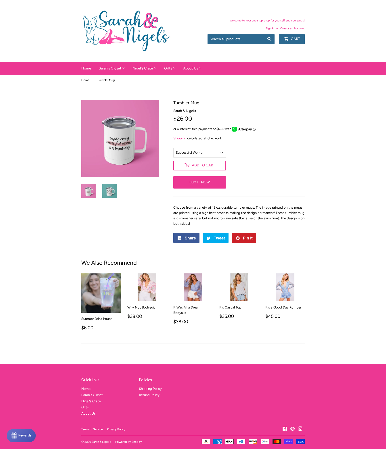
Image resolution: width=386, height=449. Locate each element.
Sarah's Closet (110, 68)
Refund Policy (149, 395)
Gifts (168, 68)
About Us (191, 68)
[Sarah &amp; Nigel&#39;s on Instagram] (300, 429)
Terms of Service (92, 429)
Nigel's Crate (143, 68)
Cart (295, 39)
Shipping (179, 138)
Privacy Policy (116, 429)
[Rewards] (21, 435)
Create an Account (292, 28)
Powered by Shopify (128, 441)
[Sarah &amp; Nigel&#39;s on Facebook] (284, 429)
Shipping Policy (150, 389)
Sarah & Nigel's (101, 441)
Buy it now (199, 182)
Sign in (270, 28)
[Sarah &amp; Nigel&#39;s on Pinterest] (292, 429)
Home (86, 68)
